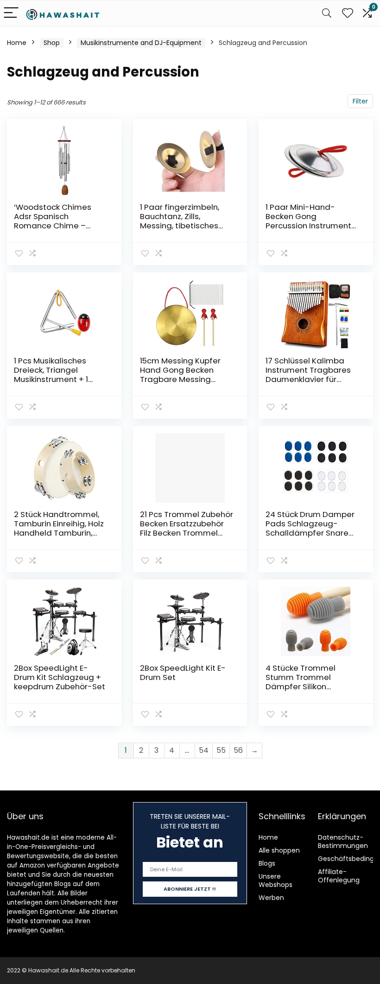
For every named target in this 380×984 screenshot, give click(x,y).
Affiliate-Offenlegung (339, 876)
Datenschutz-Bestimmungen (343, 841)
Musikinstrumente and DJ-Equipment (141, 42)
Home (16, 42)
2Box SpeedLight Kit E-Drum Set (183, 672)
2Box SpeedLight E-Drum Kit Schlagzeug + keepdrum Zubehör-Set (59, 677)
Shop (52, 42)
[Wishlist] (347, 13)
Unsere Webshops (275, 880)
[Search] (327, 13)
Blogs (267, 863)
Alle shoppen (279, 850)
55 (221, 750)
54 (204, 750)
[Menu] (11, 13)
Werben (271, 897)
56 (238, 750)
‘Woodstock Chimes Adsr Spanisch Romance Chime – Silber (52, 220)
